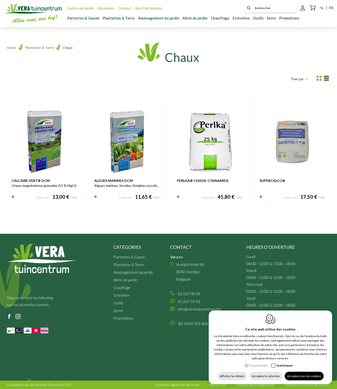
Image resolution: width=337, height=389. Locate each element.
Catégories (127, 247)
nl (322, 8)
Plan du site (217, 385)
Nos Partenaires (148, 8)
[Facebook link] (9, 316)
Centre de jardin (80, 8)
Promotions (289, 18)
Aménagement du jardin (158, 18)
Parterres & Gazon (83, 18)
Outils (258, 18)
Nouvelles (105, 8)
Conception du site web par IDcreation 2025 (40, 385)
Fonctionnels (258, 365)
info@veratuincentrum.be (199, 309)
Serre (271, 18)
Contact (124, 8)
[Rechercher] (248, 8)
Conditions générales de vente (176, 385)
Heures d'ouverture (270, 247)
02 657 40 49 (189, 293)
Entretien (241, 18)
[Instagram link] (18, 316)
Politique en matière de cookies (307, 385)
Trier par (297, 79)
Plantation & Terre (119, 18)
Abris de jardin (195, 18)
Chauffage (220, 18)
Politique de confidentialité (255, 385)
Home (11, 47)
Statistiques (284, 365)
